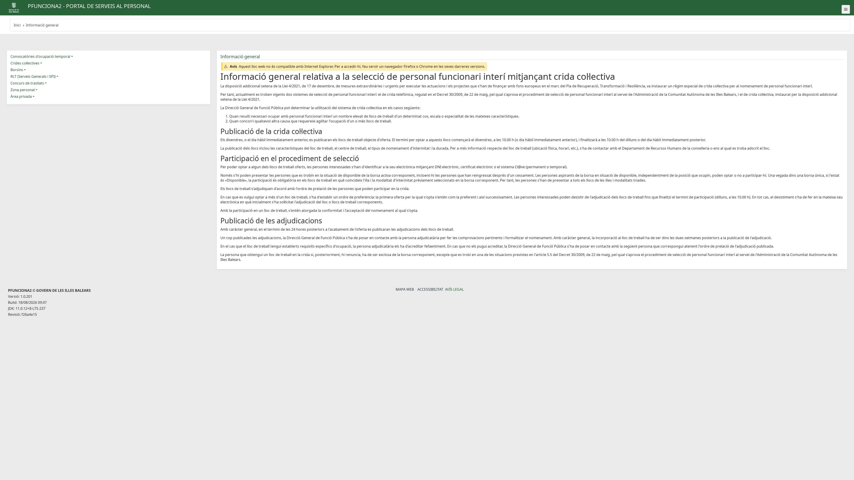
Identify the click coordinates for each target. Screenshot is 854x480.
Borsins (16, 69)
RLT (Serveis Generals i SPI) (33, 76)
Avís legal (454, 289)
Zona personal (22, 89)
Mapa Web (405, 289)
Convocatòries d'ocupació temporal (40, 56)
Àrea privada (21, 96)
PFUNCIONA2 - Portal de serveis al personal (89, 6)
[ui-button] (846, 9)
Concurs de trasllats (27, 83)
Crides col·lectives (24, 63)
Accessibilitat (430, 289)
